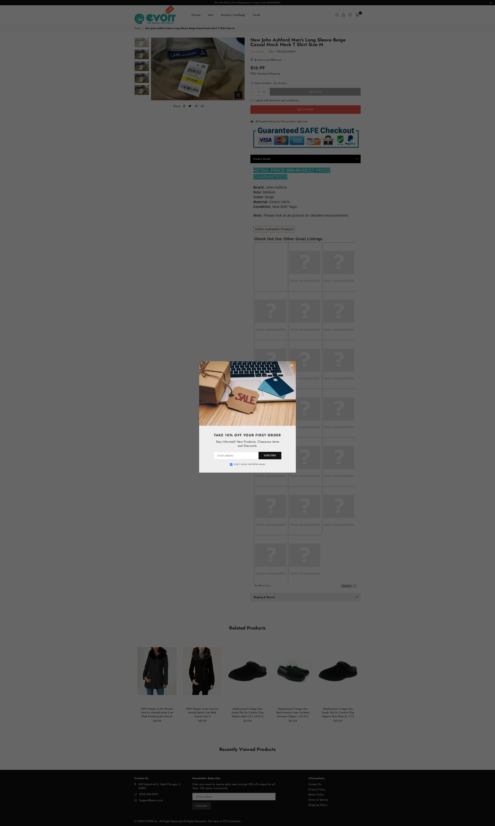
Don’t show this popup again (249, 464)
